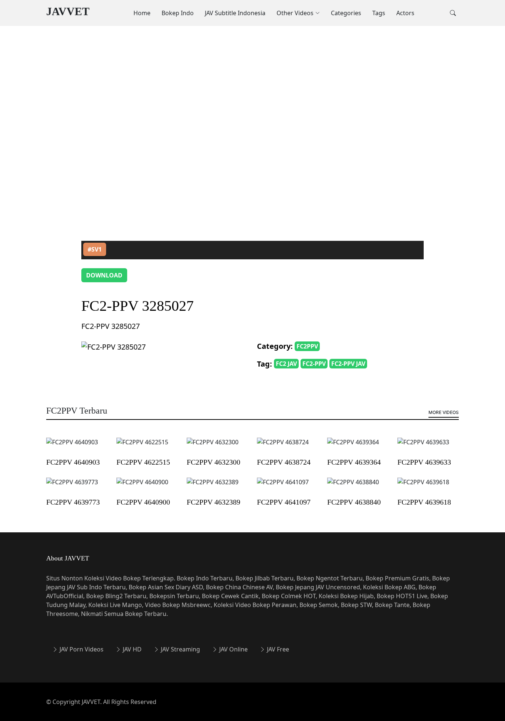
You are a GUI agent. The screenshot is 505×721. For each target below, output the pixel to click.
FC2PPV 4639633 (424, 462)
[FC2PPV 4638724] (283, 447)
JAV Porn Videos (81, 649)
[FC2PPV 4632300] (212, 447)
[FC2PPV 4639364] (353, 447)
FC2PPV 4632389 (213, 502)
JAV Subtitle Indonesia (235, 13)
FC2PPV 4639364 (354, 462)
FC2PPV (307, 346)
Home (141, 13)
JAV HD (131, 649)
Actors (405, 13)
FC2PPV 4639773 (73, 502)
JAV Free (277, 649)
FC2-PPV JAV (348, 364)
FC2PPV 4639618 (424, 502)
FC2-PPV (314, 364)
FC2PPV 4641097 (284, 502)
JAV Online (233, 649)
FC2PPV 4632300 (213, 462)
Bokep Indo (178, 13)
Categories (346, 13)
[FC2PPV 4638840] (353, 487)
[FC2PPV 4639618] (423, 487)
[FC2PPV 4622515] (142, 447)
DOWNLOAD (104, 275)
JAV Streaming (179, 649)
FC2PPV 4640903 (73, 462)
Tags (378, 13)
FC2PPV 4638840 (354, 502)
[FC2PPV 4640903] (72, 447)
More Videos (443, 412)
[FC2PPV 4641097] (283, 487)
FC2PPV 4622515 (143, 462)
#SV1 (95, 249)
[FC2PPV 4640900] (142, 487)
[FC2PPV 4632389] (212, 487)
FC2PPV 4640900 (143, 502)
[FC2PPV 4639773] (72, 487)
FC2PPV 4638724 (284, 462)
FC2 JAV (286, 364)
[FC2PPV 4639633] (423, 447)
